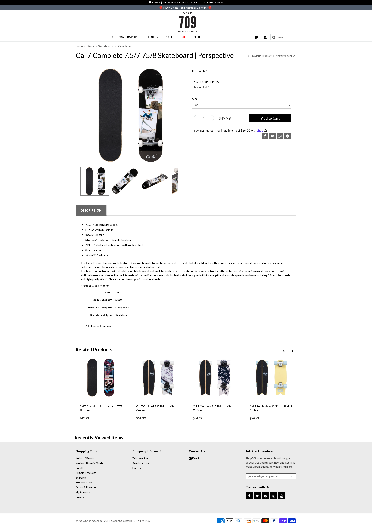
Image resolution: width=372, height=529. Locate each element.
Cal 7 (206, 87)
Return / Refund (85, 458)
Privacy (80, 497)
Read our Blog (140, 463)
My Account (83, 492)
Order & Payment (86, 487)
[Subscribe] (291, 476)
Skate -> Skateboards (100, 46)
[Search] (274, 37)
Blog (197, 37)
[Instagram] (273, 495)
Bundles (80, 468)
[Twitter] (257, 495)
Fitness (152, 37)
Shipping (81, 477)
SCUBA (109, 37)
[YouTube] (281, 495)
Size (195, 99)
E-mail (195, 458)
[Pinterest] (265, 495)
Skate (168, 37)
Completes (125, 46)
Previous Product (261, 55)
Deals (183, 37)
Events (136, 468)
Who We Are (140, 458)
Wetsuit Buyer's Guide (89, 463)
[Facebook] (249, 495)
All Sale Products (86, 472)
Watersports (130, 37)
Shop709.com (93, 520)
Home (79, 46)
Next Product (284, 55)
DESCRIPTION (91, 210)
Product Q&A (84, 482)
